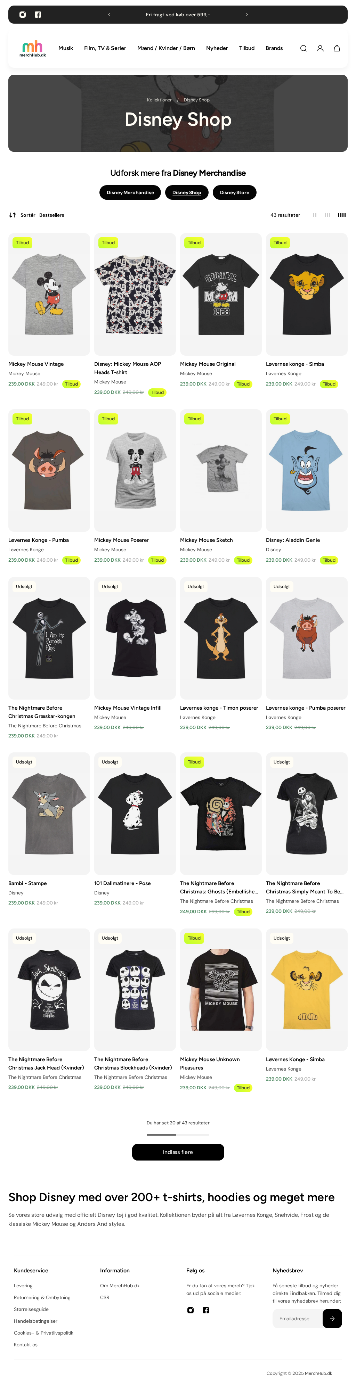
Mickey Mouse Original (208, 364)
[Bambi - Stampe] (49, 813)
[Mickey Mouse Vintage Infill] (135, 638)
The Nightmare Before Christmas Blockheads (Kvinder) (133, 1063)
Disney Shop (196, 100)
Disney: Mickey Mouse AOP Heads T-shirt (127, 368)
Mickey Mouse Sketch (206, 540)
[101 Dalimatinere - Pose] (135, 813)
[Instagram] (22, 14)
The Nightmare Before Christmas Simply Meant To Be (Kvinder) (303, 887)
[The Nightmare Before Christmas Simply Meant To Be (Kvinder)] (307, 813)
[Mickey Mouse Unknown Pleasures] (221, 989)
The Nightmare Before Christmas (44, 726)
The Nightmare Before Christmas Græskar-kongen (41, 711)
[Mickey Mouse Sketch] (221, 470)
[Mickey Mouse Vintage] (49, 294)
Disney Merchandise (130, 192)
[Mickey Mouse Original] (221, 294)
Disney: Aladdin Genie (293, 540)
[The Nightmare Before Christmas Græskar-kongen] (49, 638)
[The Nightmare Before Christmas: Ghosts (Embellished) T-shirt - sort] (221, 813)
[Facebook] (38, 14)
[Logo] (32, 48)
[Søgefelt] (303, 48)
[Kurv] (337, 48)
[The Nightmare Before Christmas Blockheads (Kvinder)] (135, 989)
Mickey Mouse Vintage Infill (128, 707)
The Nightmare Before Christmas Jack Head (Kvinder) (46, 1063)
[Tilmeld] (332, 1318)
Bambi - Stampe (27, 883)
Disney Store (234, 192)
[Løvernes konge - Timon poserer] (221, 638)
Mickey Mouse (24, 373)
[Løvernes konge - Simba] (307, 294)
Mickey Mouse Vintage (36, 364)
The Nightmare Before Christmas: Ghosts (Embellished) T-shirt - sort (220, 887)
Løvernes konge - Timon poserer (219, 707)
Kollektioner (159, 100)
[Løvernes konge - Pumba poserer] (307, 638)
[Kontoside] (320, 48)
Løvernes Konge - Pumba (38, 540)
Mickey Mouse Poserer (121, 540)
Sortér (42, 215)
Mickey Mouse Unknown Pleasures (210, 1063)
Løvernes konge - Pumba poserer (306, 707)
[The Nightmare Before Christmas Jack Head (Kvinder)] (49, 989)
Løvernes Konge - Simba (295, 1059)
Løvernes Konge (283, 373)
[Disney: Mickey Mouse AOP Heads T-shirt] (135, 294)
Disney (273, 549)
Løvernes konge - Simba (295, 364)
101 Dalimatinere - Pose (122, 883)
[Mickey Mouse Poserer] (135, 470)
